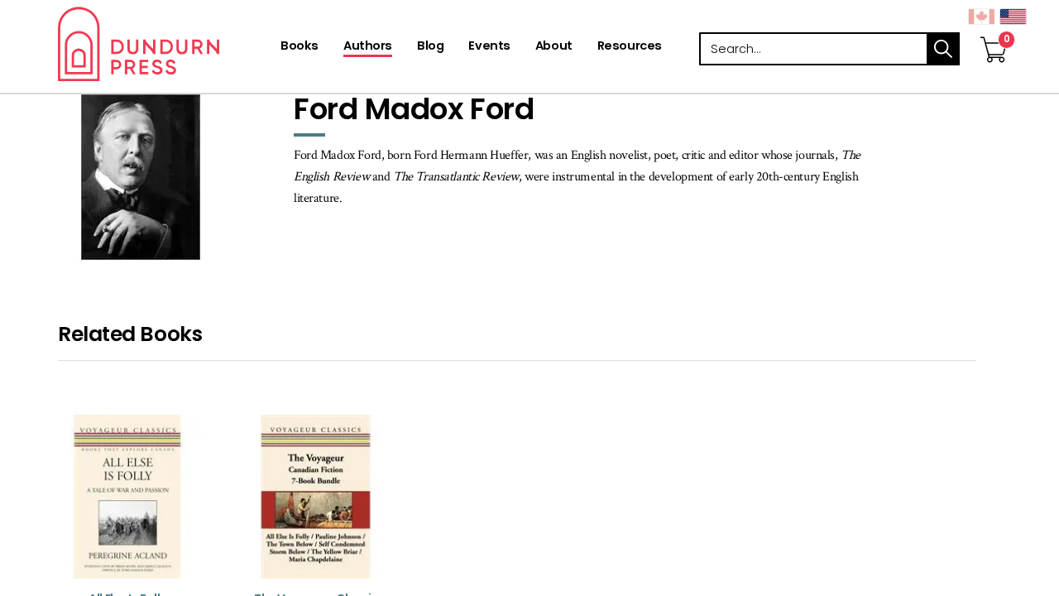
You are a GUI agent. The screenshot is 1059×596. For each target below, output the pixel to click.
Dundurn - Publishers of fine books (167, 44)
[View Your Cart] (993, 32)
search (943, 48)
